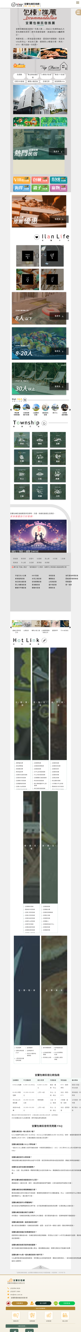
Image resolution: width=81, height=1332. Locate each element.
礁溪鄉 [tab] (23, 558)
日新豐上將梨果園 (58, 1058)
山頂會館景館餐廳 (47, 1053)
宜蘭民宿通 (55, 772)
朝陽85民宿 (36, 588)
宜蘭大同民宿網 (30, 915)
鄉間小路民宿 (33, 81)
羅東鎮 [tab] (15, 562)
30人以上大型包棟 (16, 1101)
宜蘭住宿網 (55, 777)
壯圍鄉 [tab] (39, 558)
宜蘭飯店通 (46, 909)
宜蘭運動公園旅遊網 (40, 777)
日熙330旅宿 (19, 81)
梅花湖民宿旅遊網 (39, 788)
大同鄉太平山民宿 (57, 783)
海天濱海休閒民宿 (71, 575)
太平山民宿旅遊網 (39, 772)
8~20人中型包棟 (17, 1094)
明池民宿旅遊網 (39, 780)
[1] (34, 110)
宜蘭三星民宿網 (30, 912)
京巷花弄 (46, 81)
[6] (42, 110)
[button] (14, 535)
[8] (45, 110)
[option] (12, 410)
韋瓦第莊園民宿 (33, 76)
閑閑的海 (52, 588)
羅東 (55, 39)
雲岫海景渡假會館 (71, 578)
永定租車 (18, 1047)
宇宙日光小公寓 (20, 575)
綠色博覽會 (19, 766)
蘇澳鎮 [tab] (39, 562)
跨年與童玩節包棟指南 (39, 1118)
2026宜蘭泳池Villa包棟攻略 (21, 1118)
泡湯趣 (19, 74)
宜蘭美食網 (46, 927)
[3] (37, 110)
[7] (43, 110)
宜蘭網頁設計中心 (48, 924)
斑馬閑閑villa (60, 81)
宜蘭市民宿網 (29, 924)
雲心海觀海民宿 (20, 585)
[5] (40, 110)
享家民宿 (52, 575)
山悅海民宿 (53, 581)
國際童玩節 (19, 763)
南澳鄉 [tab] (47, 562)
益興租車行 (30, 1050)
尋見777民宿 (60, 74)
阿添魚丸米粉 (47, 1057)
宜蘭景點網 (37, 763)
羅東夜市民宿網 (30, 909)
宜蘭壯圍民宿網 (30, 927)
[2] (36, 110)
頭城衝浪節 (19, 769)
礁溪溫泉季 (19, 772)
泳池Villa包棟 (16, 1109)
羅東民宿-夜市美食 (58, 786)
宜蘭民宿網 (55, 763)
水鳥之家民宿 (36, 578)
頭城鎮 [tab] (15, 558)
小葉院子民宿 (46, 74)
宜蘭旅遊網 (37, 769)
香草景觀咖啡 (47, 1047)
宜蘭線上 (46, 921)
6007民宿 (35, 575)
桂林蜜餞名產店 (58, 1048)
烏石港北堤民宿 (20, 581)
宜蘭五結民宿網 (30, 918)
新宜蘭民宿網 (56, 780)
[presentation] (14, 120)
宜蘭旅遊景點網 (39, 766)
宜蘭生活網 (46, 915)
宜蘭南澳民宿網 (30, 930)
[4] (39, 110)
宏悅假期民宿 (36, 581)
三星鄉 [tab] (63, 558)
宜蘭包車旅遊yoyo (20, 1051)
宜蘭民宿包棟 (56, 766)
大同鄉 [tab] (55, 558)
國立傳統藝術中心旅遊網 (40, 784)
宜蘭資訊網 (46, 918)
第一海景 (68, 585)
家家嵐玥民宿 (20, 578)
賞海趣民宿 (36, 585)
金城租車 (30, 1047)
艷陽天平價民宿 (20, 588)
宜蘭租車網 (46, 930)
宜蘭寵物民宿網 (21, 783)
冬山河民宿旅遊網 (39, 774)
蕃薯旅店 (52, 578)
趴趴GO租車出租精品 (31, 1054)
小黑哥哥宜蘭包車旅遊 (20, 1059)
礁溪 (39, 39)
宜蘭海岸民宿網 (21, 777)
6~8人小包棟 (17, 1085)
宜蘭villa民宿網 (21, 786)
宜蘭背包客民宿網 (21, 774)
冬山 (24, 42)
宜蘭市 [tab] (31, 558)
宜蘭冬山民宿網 (30, 921)
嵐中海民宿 (53, 585)
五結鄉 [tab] (31, 562)
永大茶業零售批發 (58, 1053)
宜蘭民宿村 (55, 769)
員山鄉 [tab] (47, 558)
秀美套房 (68, 581)
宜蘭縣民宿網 (29, 906)
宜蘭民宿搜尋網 (48, 912)
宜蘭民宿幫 (55, 774)
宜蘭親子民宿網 (21, 780)
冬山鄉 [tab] (23, 562)
